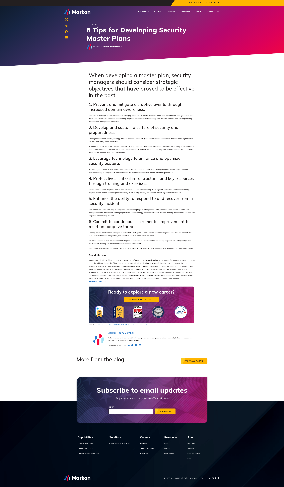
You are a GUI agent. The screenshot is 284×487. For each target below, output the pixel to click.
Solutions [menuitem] (115, 437)
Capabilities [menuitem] (85, 437)
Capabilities (143, 12)
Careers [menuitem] (145, 437)
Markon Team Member (112, 46)
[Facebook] (66, 31)
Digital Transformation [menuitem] (86, 448)
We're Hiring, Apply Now (202, 3)
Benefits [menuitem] (143, 443)
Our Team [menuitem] (191, 443)
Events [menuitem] (167, 448)
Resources (185, 12)
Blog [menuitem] (166, 443)
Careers (171, 12)
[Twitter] (66, 20)
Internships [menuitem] (144, 453)
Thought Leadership (103, 324)
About (198, 12)
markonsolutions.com (98, 281)
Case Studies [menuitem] (169, 453)
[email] (66, 37)
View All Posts (194, 361)
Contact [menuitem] (190, 458)
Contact (210, 12)
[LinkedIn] (66, 26)
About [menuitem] (191, 437)
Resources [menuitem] (170, 437)
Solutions (158, 12)
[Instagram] (213, 478)
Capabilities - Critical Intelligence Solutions (129, 324)
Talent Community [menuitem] (147, 448)
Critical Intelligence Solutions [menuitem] (88, 453)
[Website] (140, 345)
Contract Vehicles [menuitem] (194, 453)
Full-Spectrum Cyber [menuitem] (85, 443)
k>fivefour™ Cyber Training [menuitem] (119, 443)
